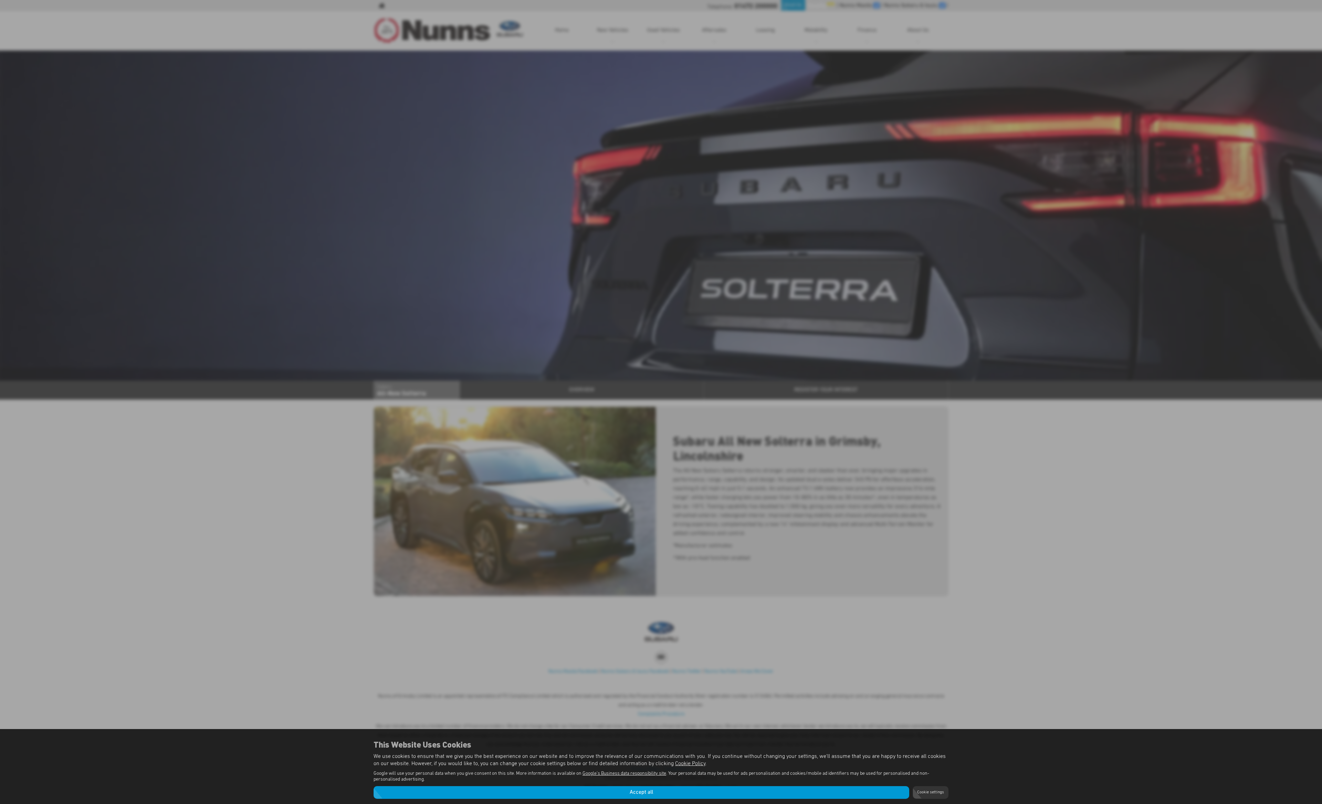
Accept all (641, 792)
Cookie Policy (690, 763)
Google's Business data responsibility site (624, 773)
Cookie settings (930, 792)
